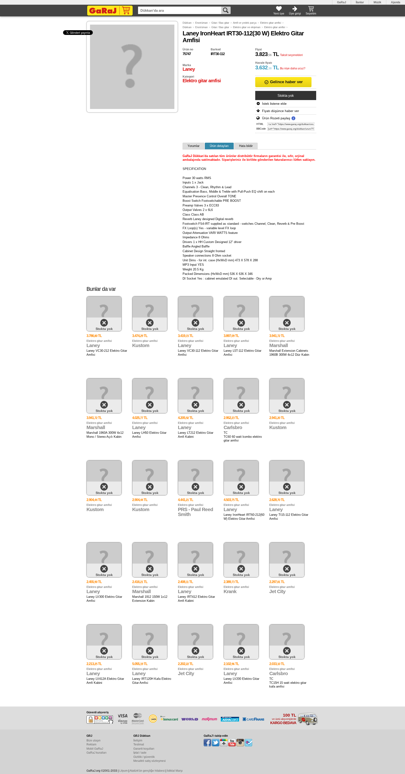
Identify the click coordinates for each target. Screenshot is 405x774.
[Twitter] (215, 742)
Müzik (377, 2)
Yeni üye (278, 13)
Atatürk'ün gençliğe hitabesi (147, 770)
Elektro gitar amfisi (270, 22)
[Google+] (224, 742)
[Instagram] (240, 742)
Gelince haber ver (286, 82)
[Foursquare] (248, 742)
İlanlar (360, 2)
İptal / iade (139, 752)
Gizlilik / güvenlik (144, 757)
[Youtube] (232, 742)
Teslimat (138, 744)
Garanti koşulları (143, 748)
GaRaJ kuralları (96, 752)
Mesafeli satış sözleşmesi (149, 761)
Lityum (123, 770)
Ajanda (395, 2)
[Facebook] (207, 742)
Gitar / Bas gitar (220, 22)
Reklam (91, 744)
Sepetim (311, 13)
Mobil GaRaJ (94, 748)
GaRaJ (341, 2)
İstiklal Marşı (175, 770)
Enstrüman (201, 22)
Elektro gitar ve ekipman (246, 27)
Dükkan (187, 22)
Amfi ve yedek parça (244, 22)
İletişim (137, 740)
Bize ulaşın (93, 740)
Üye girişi (295, 13)
